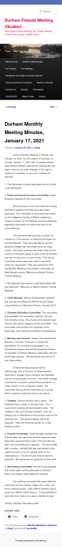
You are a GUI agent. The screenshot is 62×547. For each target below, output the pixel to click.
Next (53, 106)
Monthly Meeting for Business (42, 525)
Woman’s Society (45, 82)
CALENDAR (11, 96)
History (42, 96)
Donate (24, 89)
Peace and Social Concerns (19, 82)
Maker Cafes (28, 96)
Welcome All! (12, 61)
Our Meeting (27, 68)
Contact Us (11, 89)
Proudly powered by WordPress (31, 540)
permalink (32, 528)
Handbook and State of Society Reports (24, 75)
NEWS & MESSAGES (33, 61)
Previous (10, 106)
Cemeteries (38, 89)
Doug (37, 147)
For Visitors (11, 68)
